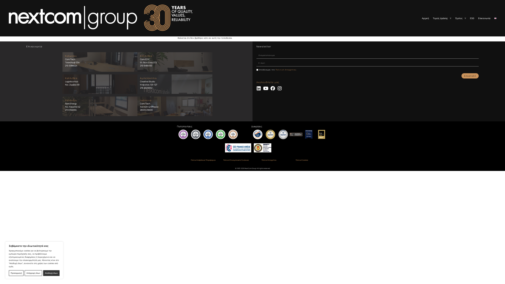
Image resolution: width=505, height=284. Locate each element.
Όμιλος (459, 18)
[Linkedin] (258, 88)
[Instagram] (279, 88)
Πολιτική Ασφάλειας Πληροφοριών (203, 160)
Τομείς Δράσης (440, 18)
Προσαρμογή (16, 273)
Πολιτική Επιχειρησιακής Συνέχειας (236, 160)
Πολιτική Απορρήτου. (286, 70)
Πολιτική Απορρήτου (269, 160)
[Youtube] (265, 88)
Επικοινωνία (484, 18)
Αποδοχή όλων (51, 273)
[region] (34, 260)
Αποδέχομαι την (278, 70)
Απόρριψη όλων (33, 273)
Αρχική (425, 18)
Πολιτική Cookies (302, 160)
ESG (472, 18)
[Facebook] (272, 88)
